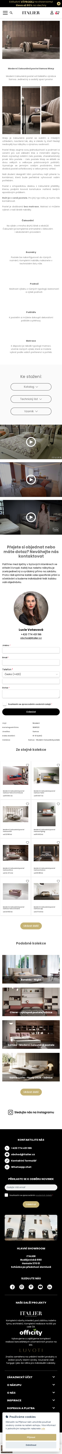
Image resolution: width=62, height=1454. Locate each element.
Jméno (6, 645)
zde (43, 1428)
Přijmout (31, 1437)
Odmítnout (31, 1445)
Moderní (36, 723)
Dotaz (6, 687)
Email (5, 657)
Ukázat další (31, 926)
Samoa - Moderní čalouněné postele (44, 740)
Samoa (36, 731)
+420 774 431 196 (31, 634)
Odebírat (31, 1204)
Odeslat (31, 712)
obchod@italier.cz (31, 638)
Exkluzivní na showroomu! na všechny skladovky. (31, 5)
